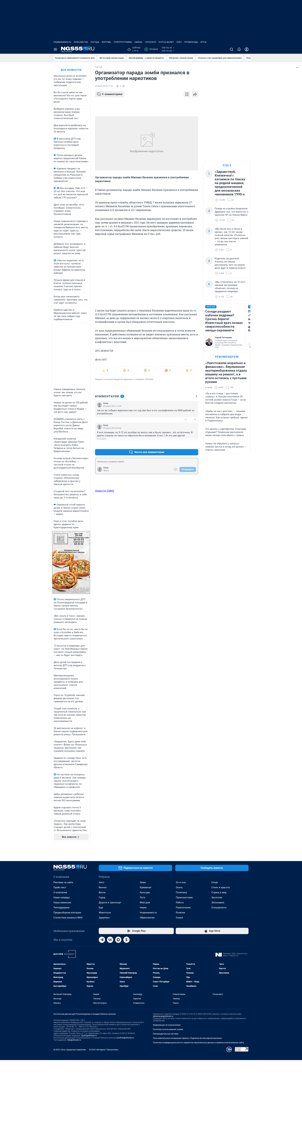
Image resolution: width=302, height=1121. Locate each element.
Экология (216, 897)
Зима (143, 882)
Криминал (145, 887)
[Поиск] (231, 49)
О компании (60, 892)
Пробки (151, 49)
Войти (106, 470)
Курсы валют (166, 42)
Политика (181, 892)
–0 (194, 419)
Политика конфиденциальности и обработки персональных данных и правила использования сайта (198, 1043)
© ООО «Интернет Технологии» (103, 1049)
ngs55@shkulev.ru (89, 1035)
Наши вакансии (62, 902)
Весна (102, 892)
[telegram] (102, 940)
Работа (180, 902)
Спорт (214, 882)
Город (102, 897)
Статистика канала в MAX (67, 917)
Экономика (217, 902)
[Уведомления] (239, 49)
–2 (194, 444)
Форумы (106, 42)
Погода (95, 42)
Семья (179, 917)
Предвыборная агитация (67, 912)
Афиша (138, 42)
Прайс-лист (59, 887)
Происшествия (184, 897)
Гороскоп (150, 42)
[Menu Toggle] (55, 49)
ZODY (179, 42)
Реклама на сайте (63, 882)
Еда (101, 907)
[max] (118, 940)
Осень (179, 887)
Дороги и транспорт (110, 902)
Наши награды (61, 897)
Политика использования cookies (168, 1029)
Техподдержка (61, 907)
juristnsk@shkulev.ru (125, 1038)
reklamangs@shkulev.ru (163, 1016)
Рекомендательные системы (166, 1034)
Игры (204, 42)
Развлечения (183, 907)
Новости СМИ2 (104, 490)
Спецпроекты (219, 907)
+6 (186, 444)
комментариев (112, 94)
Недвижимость (62, 42)
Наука (143, 907)
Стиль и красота (220, 887)
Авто (101, 882)
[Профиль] (246, 49)
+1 (186, 419)
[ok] (126, 940)
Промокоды (191, 42)
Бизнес (103, 887)
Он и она (181, 882)
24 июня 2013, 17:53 (104, 86)
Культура (145, 892)
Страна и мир (218, 892)
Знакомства (81, 42)
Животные (105, 912)
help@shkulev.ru (74, 1040)
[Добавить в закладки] (187, 94)
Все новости (71, 70)
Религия (180, 912)
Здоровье (104, 917)
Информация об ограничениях (167, 1025)
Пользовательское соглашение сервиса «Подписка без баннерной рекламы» (187, 1038)
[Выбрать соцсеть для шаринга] (195, 94)
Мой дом (145, 902)
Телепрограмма (123, 42)
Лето (142, 897)
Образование (147, 917)
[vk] (110, 940)
